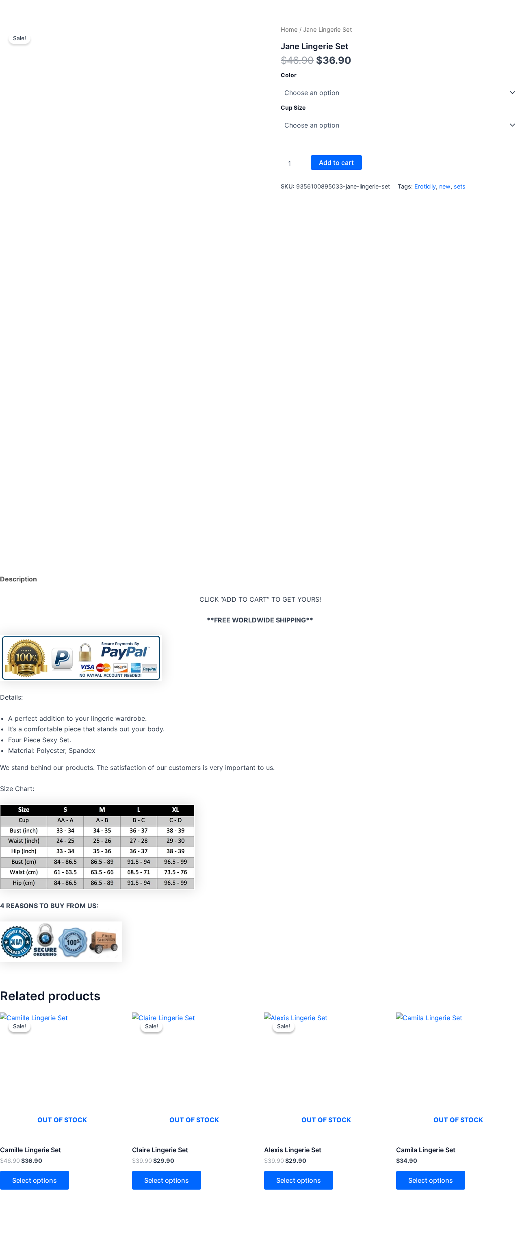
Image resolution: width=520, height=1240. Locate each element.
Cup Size (293, 107)
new (445, 186)
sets (460, 186)
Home (289, 29)
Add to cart (336, 162)
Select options (34, 1180)
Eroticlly (425, 186)
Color (289, 75)
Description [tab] (18, 579)
